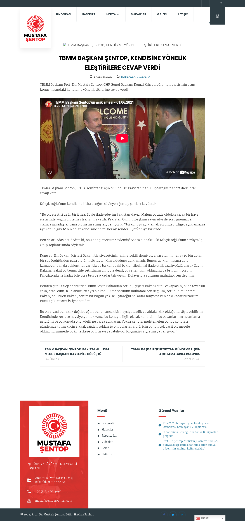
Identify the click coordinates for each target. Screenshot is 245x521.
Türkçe (204, 517)
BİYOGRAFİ (63, 14)
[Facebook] (205, 3)
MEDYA (111, 14)
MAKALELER (138, 14)
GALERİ (162, 14)
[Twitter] (212, 3)
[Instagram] (221, 3)
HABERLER (88, 14)
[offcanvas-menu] (217, 16)
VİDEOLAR (143, 77)
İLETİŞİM (183, 14)
